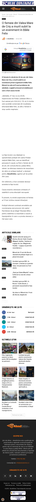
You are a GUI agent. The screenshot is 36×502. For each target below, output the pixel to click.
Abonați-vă (30, 332)
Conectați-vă (29, 317)
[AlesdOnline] (4, 38)
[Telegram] (19, 226)
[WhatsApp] (23, 226)
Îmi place (31, 312)
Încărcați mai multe (17, 415)
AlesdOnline (10, 38)
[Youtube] (31, 476)
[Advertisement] (18, 132)
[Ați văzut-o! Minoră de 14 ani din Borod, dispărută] (7, 294)
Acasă (3, 14)
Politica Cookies (26, 483)
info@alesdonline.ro (22, 463)
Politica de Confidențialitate (23, 485)
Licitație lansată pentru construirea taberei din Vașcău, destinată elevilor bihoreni (25, 359)
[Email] (32, 226)
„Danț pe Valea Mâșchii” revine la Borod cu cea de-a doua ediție (23, 275)
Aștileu (4, 248)
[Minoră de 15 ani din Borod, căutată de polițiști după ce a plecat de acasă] (7, 254)
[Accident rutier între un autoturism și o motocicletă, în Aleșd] (26, 395)
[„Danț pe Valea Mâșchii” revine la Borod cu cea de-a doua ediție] (7, 274)
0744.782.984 (21, 459)
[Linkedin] (27, 226)
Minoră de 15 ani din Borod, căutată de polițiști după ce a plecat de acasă (23, 255)
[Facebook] (10, 226)
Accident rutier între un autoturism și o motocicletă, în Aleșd (26, 404)
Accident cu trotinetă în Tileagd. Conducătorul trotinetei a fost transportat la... (9, 406)
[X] (14, 226)
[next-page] (6, 301)
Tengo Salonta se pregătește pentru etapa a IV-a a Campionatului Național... (8, 383)
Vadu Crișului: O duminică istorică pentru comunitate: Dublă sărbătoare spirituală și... (25, 383)
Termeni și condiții (16, 483)
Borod (15, 14)
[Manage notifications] (2, 499)
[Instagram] (10, 476)
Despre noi (7, 483)
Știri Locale (9, 14)
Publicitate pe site (10, 485)
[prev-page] (3, 301)
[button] (3, 8)
